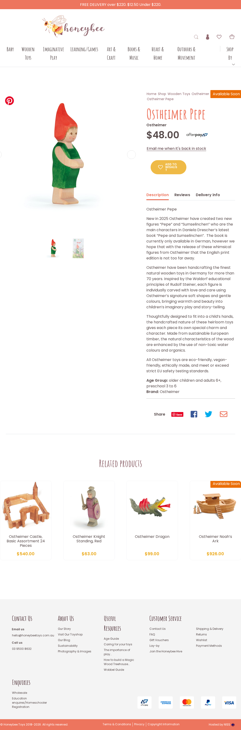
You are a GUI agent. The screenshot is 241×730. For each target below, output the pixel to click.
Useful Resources (112, 623)
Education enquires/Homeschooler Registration (29, 702)
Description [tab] (157, 195)
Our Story (64, 629)
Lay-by (154, 646)
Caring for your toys (118, 644)
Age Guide (111, 639)
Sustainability (68, 646)
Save (179, 414)
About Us (66, 618)
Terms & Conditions (117, 724)
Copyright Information (164, 724)
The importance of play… (117, 652)
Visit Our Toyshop (70, 634)
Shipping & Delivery (209, 629)
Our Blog (64, 640)
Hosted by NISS (219, 724)
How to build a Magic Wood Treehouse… (119, 662)
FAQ (152, 634)
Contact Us (22, 618)
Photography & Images (74, 651)
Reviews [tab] (182, 195)
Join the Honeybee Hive (165, 651)
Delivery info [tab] (208, 195)
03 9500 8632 (22, 649)
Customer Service (165, 618)
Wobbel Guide (114, 670)
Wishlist (201, 640)
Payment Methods (209, 646)
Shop (162, 93)
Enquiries (21, 682)
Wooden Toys (179, 93)
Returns (201, 634)
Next (131, 154)
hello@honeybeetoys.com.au (33, 635)
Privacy (139, 724)
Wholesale (19, 693)
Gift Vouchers (159, 640)
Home (152, 93)
